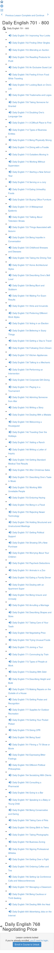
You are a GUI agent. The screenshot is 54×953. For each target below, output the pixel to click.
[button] (2, 2)
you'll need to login (39, 940)
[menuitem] (2, 6)
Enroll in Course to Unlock (27, 944)
